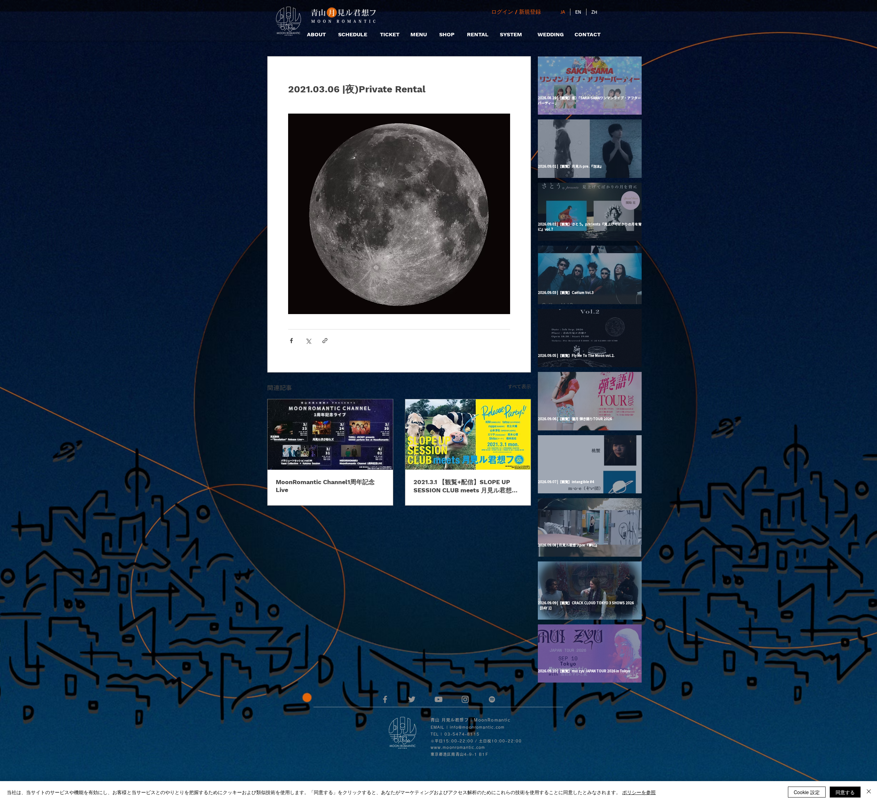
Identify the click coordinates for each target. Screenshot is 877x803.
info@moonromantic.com (477, 727)
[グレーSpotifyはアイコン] (492, 699)
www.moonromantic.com (458, 747)
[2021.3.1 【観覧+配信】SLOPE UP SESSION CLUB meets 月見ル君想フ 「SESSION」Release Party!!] (468, 434)
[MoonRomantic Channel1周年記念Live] (330, 434)
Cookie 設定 (807, 792)
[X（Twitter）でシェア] (308, 340)
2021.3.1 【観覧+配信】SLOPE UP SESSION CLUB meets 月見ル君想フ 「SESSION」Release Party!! (465, 486)
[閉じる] (869, 792)
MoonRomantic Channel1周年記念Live (325, 485)
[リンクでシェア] (325, 340)
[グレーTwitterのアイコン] (412, 699)
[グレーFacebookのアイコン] (385, 699)
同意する (845, 792)
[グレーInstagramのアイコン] (465, 699)
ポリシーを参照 (639, 792)
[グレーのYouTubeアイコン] (438, 699)
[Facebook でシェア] (291, 340)
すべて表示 (519, 386)
